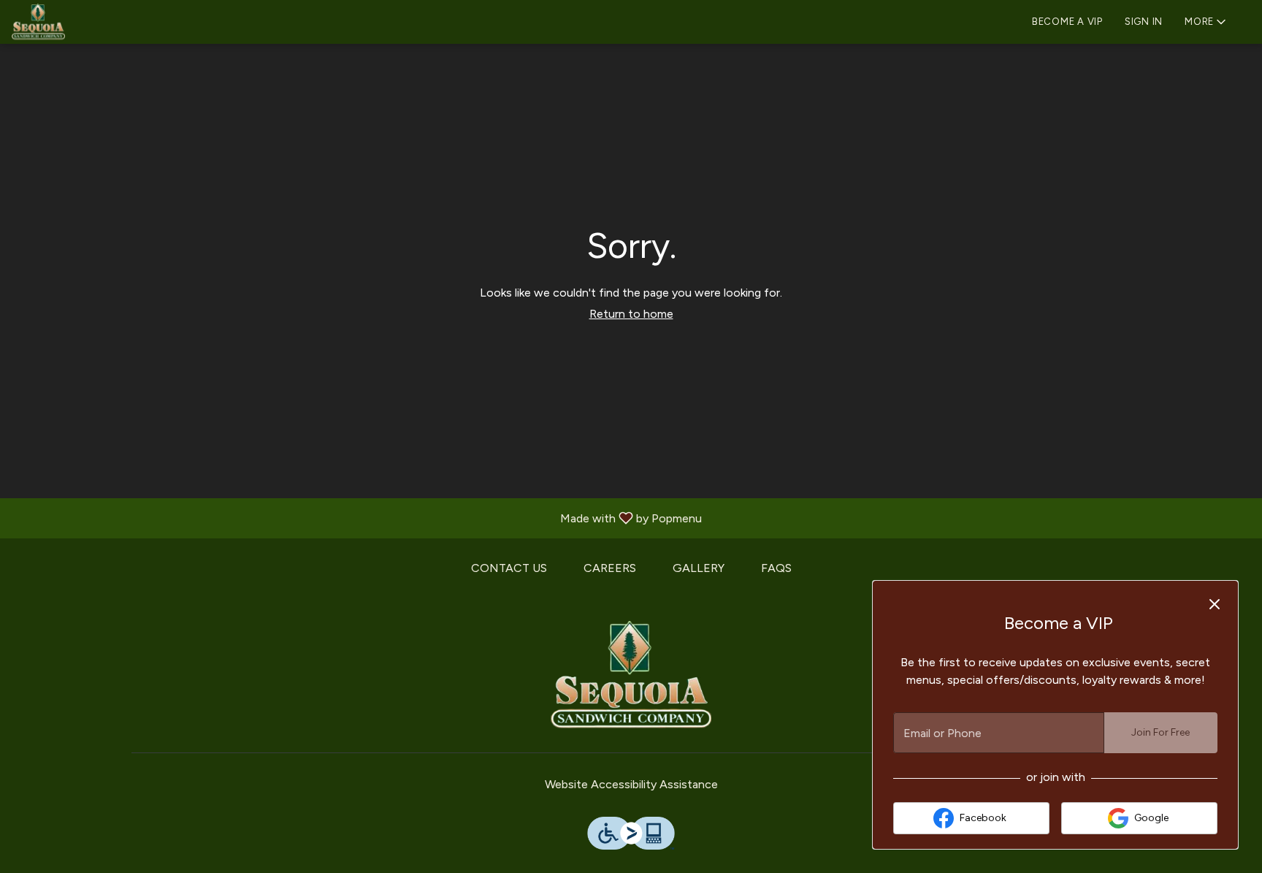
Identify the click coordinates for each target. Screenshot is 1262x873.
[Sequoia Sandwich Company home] (77, 22)
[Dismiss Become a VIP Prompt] (1214, 604)
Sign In (1144, 21)
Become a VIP (1067, 21)
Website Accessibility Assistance (631, 784)
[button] (1206, 20)
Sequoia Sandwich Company (631, 676)
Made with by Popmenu (356, 517)
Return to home (631, 314)
